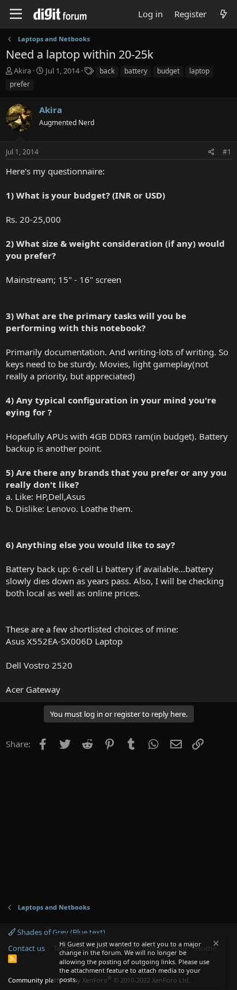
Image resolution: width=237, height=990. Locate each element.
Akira (22, 70)
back (107, 71)
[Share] (211, 152)
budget (168, 71)
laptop (199, 71)
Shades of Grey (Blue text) (60, 932)
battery (135, 71)
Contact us (26, 948)
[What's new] (223, 14)
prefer (20, 84)
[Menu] (15, 14)
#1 (227, 152)
